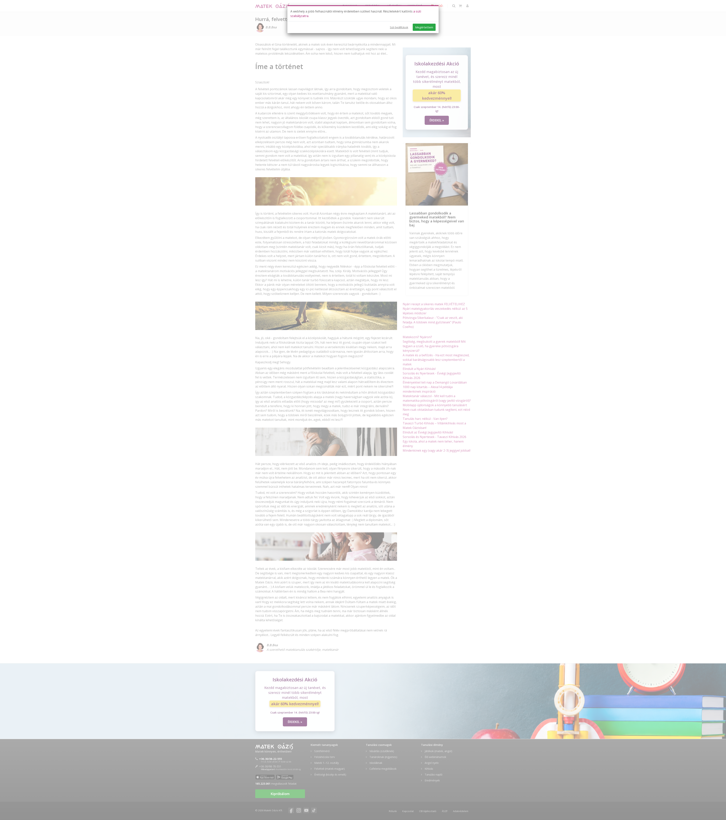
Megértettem (424, 27)
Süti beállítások (399, 27)
